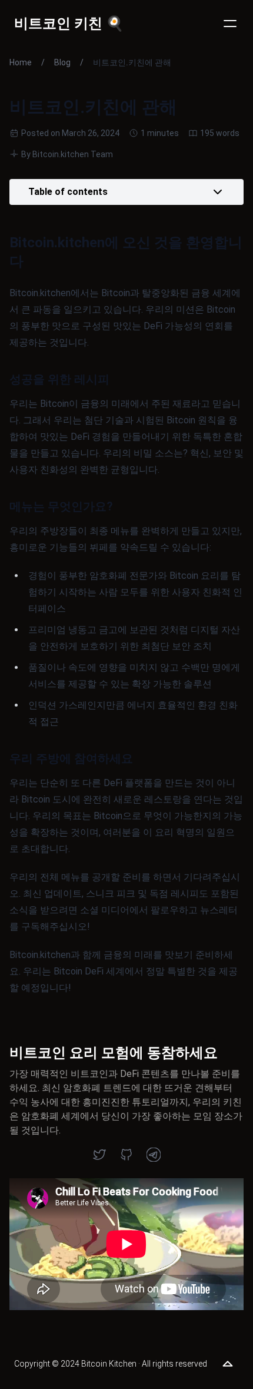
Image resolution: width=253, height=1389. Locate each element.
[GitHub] (126, 1155)
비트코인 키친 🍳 (69, 23)
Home (20, 62)
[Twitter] (99, 1155)
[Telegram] (154, 1155)
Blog (62, 62)
